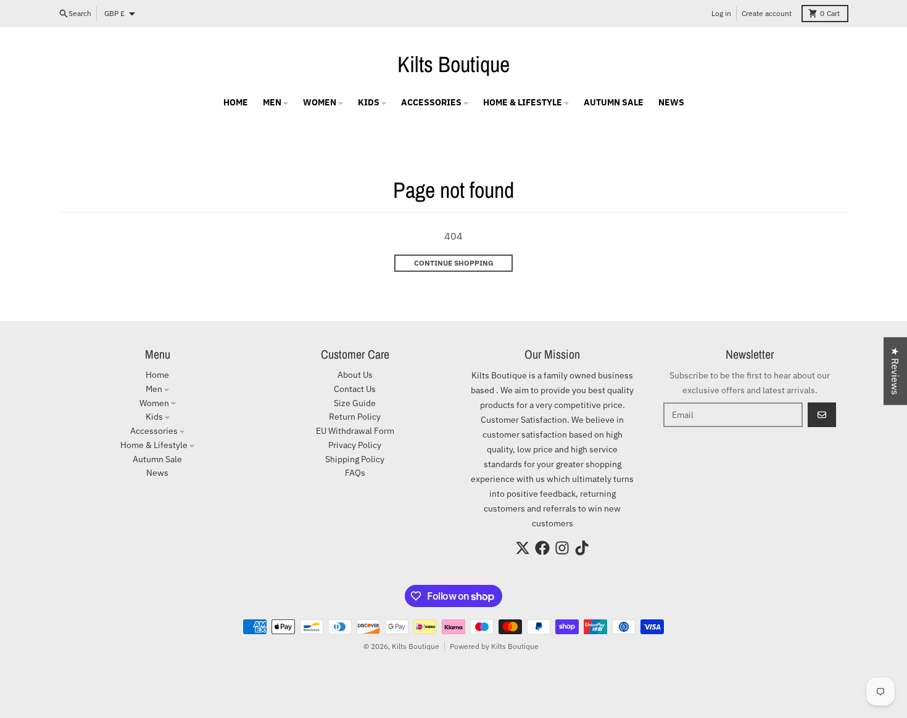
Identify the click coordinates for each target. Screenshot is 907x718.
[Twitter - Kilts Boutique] (522, 548)
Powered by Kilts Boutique (494, 646)
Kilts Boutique (453, 64)
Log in (721, 13)
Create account (767, 13)
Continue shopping (454, 262)
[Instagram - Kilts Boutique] (562, 548)
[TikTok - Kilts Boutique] (581, 548)
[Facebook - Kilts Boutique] (542, 548)
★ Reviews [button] (895, 371)
